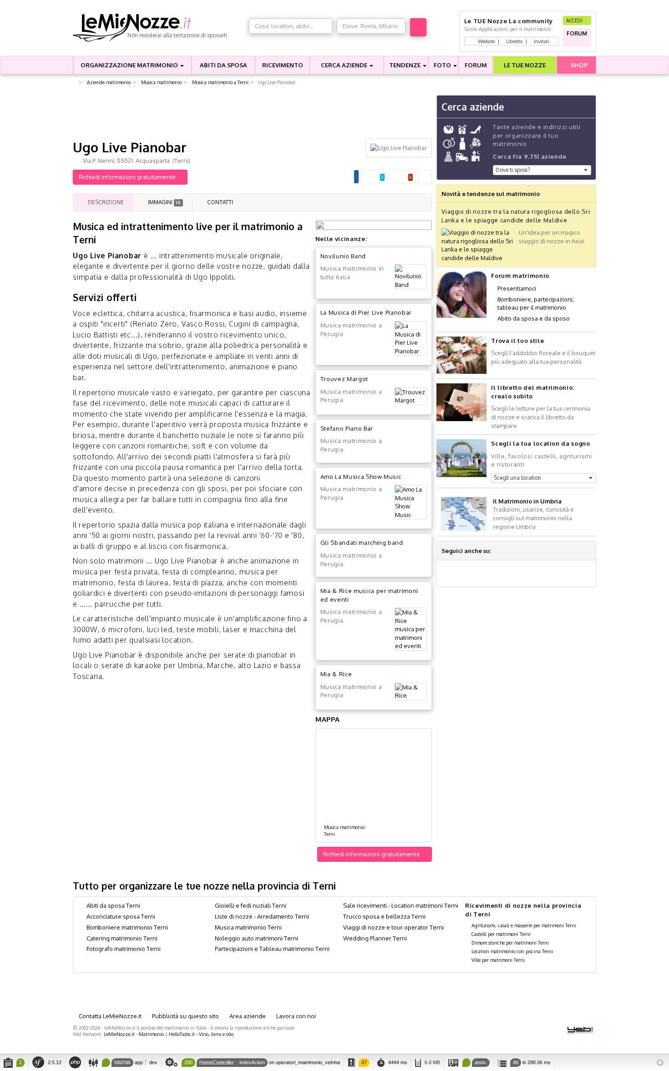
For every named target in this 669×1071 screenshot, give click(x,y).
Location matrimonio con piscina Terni (512, 951)
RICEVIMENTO (282, 65)
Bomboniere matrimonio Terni (127, 927)
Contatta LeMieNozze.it (109, 1016)
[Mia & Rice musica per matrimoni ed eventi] (411, 629)
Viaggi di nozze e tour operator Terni (393, 927)
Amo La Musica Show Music (360, 476)
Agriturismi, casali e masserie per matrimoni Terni (523, 925)
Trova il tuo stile (517, 340)
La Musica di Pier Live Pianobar (366, 312)
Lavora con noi (295, 1016)
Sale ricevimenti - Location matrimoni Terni (400, 905)
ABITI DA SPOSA (223, 65)
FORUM (476, 65)
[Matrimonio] (158, 28)
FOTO (443, 65)
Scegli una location (517, 477)
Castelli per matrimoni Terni (501, 934)
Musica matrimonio (161, 82)
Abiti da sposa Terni (113, 905)
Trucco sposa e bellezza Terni (384, 916)
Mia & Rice (336, 674)
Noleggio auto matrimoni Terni (256, 938)
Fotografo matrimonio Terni (123, 948)
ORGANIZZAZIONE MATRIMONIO (130, 65)
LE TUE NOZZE (525, 65)
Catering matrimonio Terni (121, 938)
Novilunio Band (343, 256)
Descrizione (105, 202)
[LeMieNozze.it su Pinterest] (531, 550)
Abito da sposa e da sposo (533, 318)
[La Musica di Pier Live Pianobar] (411, 338)
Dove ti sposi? (513, 169)
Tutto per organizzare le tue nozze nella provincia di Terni (204, 886)
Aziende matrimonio (108, 82)
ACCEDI (575, 20)
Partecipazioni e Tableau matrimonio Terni (272, 948)
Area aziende (247, 1016)
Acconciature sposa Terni (120, 916)
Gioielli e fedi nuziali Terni (250, 905)
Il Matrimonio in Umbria (527, 501)
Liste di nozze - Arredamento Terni (262, 916)
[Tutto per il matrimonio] (74, 82)
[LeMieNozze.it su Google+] (499, 550)
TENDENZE (405, 65)
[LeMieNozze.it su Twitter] (510, 550)
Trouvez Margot (344, 378)
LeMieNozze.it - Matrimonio (134, 1034)
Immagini (163, 202)
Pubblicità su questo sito (185, 1016)
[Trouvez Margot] (411, 396)
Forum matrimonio (520, 275)
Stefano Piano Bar (346, 428)
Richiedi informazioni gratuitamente (128, 177)
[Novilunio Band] (411, 276)
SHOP (578, 65)
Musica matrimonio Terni (248, 927)
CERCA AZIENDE (345, 65)
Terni (329, 834)
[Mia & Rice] (411, 691)
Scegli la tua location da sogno (540, 443)
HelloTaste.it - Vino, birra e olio (201, 1034)
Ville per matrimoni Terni (498, 960)
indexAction (252, 1062)
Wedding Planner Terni (375, 938)
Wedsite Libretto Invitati (512, 41)
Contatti (219, 202)
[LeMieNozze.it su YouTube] (520, 550)
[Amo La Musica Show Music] (411, 502)
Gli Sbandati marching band (361, 542)
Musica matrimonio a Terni (219, 82)
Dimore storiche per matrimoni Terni (510, 942)
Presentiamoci (516, 288)
